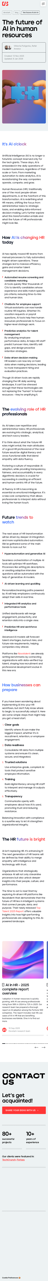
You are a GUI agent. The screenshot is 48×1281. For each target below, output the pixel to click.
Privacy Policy (7, 1257)
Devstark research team (19, 1031)
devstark (6, 12)
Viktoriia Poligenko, (23, 46)
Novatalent (24, 653)
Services (28, 1245)
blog (16, 12)
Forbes (21, 1159)
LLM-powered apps (33, 1262)
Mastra (5, 1266)
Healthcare (6, 1234)
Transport (29, 1234)
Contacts (29, 1253)
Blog (27, 1249)
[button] (36, 1047)
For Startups (7, 1249)
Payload (28, 1257)
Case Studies (7, 1253)
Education (6, 1237)
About (4, 1245)
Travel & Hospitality (32, 1237)
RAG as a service (8, 1262)
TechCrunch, (9, 1159)
